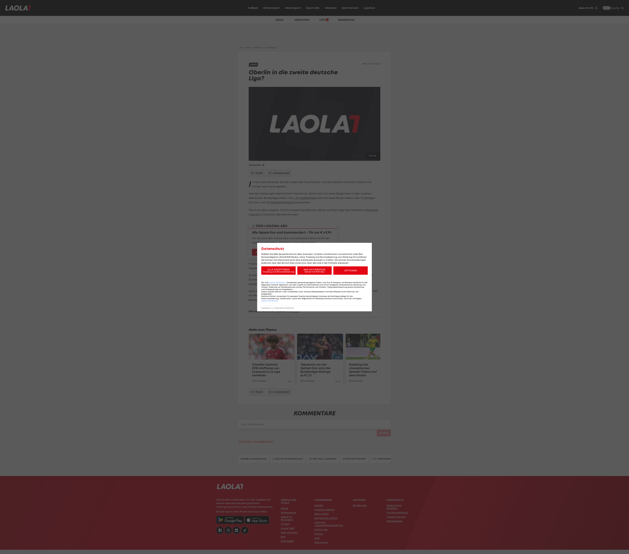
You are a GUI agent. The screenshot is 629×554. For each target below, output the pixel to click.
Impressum (266, 308)
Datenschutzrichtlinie (284, 308)
